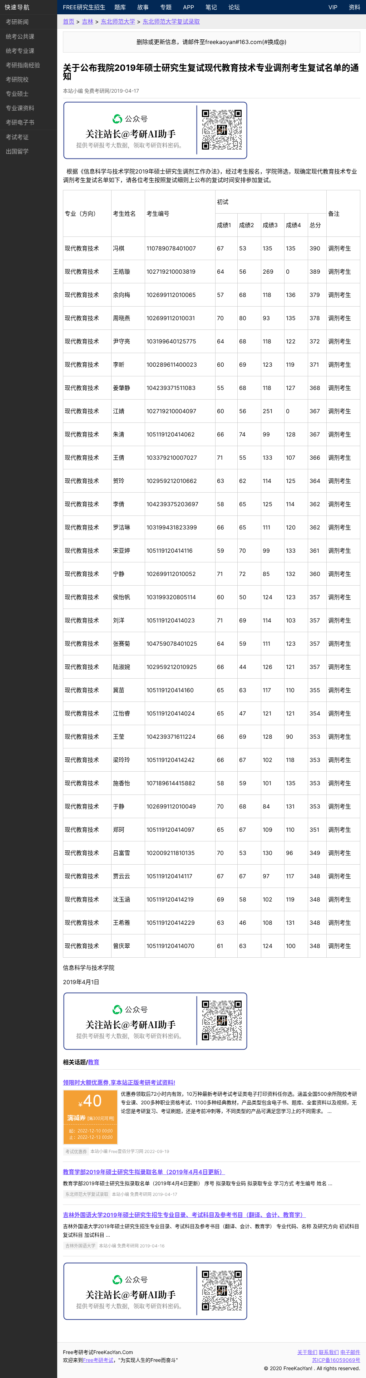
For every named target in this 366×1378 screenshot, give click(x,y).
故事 (143, 7)
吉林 (87, 21)
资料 (354, 7)
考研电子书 (20, 122)
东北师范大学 (118, 21)
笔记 (211, 7)
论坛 (234, 7)
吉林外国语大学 (80, 1245)
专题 (166, 7)
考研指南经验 (23, 65)
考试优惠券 (76, 1151)
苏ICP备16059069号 (336, 1360)
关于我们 (307, 1352)
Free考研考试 (98, 1360)
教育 (93, 1062)
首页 (68, 21)
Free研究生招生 (84, 7)
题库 (120, 7)
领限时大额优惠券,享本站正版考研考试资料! (119, 1082)
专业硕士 (17, 93)
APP (188, 7)
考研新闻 (17, 21)
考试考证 (17, 137)
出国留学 (17, 151)
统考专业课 (20, 50)
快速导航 (17, 7)
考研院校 (17, 79)
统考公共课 (20, 36)
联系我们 (329, 1352)
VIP (332, 7)
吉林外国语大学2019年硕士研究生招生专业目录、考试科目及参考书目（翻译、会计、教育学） (184, 1214)
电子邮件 (350, 1352)
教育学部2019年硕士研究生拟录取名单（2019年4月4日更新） (144, 1172)
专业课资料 (20, 108)
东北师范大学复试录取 (171, 21)
